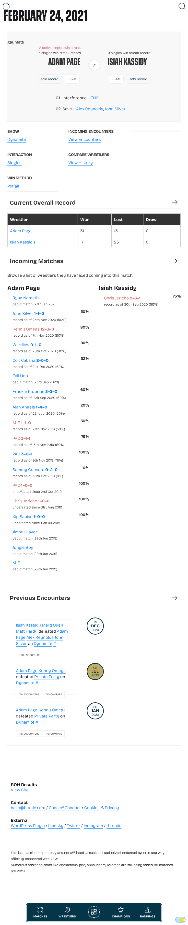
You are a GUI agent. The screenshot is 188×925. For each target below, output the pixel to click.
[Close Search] (182, 6)
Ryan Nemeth (34, 301)
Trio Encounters (29, 655)
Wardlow (39, 347)
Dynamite (16, 139)
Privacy (112, 807)
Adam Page (64, 61)
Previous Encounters (40, 597)
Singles (14, 162)
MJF (38, 425)
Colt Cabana (38, 363)
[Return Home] (6, 6)
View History (80, 162)
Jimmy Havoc (34, 535)
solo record (49, 78)
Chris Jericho (37, 503)
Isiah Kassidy (127, 61)
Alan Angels (38, 410)
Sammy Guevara (37, 472)
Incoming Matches (36, 260)
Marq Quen (52, 625)
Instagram (93, 825)
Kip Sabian (36, 519)
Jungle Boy (34, 550)
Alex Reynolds (89, 109)
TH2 (94, 98)
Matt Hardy (26, 631)
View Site (20, 790)
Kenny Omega (38, 332)
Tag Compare (54, 694)
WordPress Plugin (28, 825)
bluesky (55, 825)
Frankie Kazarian (39, 394)
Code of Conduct (65, 807)
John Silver (115, 109)
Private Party (46, 676)
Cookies (92, 807)
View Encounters (84, 139)
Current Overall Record (43, 202)
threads (113, 825)
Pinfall (13, 186)
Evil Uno (35, 379)
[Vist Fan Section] (173, 6)
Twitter (73, 825)
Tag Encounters (29, 694)
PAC (38, 441)
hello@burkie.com (28, 807)
